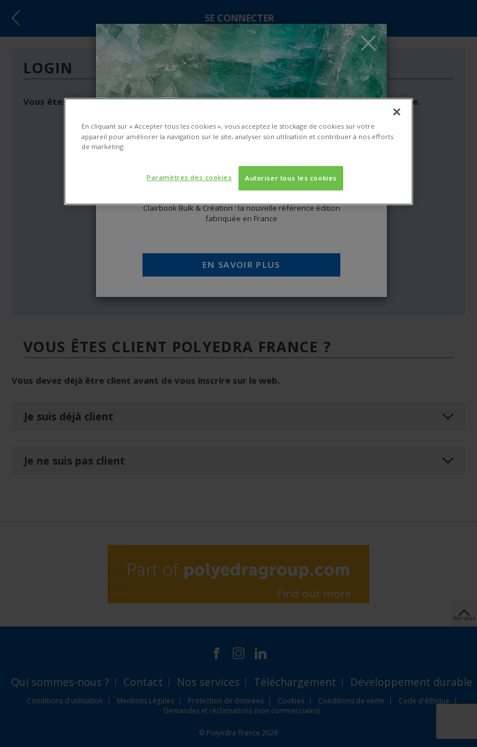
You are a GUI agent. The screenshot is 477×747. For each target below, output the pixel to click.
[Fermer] (397, 112)
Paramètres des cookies (189, 177)
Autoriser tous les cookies (291, 178)
